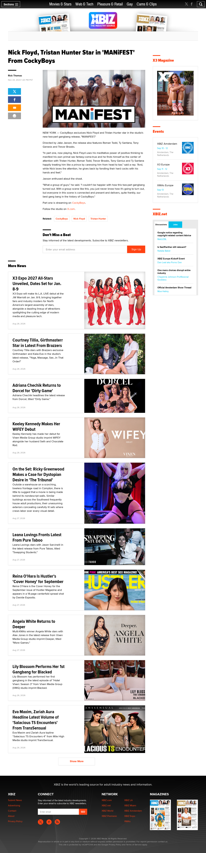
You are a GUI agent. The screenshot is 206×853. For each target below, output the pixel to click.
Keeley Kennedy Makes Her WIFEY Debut (36, 426)
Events (158, 131)
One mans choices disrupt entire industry (173, 272)
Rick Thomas (15, 75)
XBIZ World (107, 810)
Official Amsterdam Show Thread (174, 287)
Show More (77, 761)
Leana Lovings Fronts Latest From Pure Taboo (37, 537)
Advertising (14, 805)
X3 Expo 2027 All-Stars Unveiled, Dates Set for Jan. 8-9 (37, 283)
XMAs (127, 821)
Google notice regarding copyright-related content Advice (174, 234)
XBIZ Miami (130, 805)
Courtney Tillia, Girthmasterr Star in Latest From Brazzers (38, 343)
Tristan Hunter (98, 218)
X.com (71, 209)
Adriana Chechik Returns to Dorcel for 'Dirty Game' (37, 388)
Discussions (161, 224)
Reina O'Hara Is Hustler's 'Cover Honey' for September (38, 579)
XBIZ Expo (129, 816)
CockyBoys (78, 203)
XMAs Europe (165, 185)
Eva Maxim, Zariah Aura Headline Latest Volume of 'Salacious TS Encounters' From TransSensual (36, 719)
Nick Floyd (79, 218)
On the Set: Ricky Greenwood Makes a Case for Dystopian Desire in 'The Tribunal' (38, 474)
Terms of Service (134, 844)
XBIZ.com (107, 800)
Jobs (175, 224)
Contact (12, 810)
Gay (130, 4)
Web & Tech (84, 4)
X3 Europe (163, 164)
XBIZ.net (160, 214)
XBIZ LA (128, 800)
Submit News (15, 800)
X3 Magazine (163, 60)
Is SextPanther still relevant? (171, 247)
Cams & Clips (147, 4)
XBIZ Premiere (109, 816)
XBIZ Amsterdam (167, 144)
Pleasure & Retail (110, 4)
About (11, 816)
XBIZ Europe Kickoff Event (171, 258)
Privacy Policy (15, 821)
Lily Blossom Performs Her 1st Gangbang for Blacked (39, 669)
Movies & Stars (60, 4)
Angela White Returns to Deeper (34, 624)
